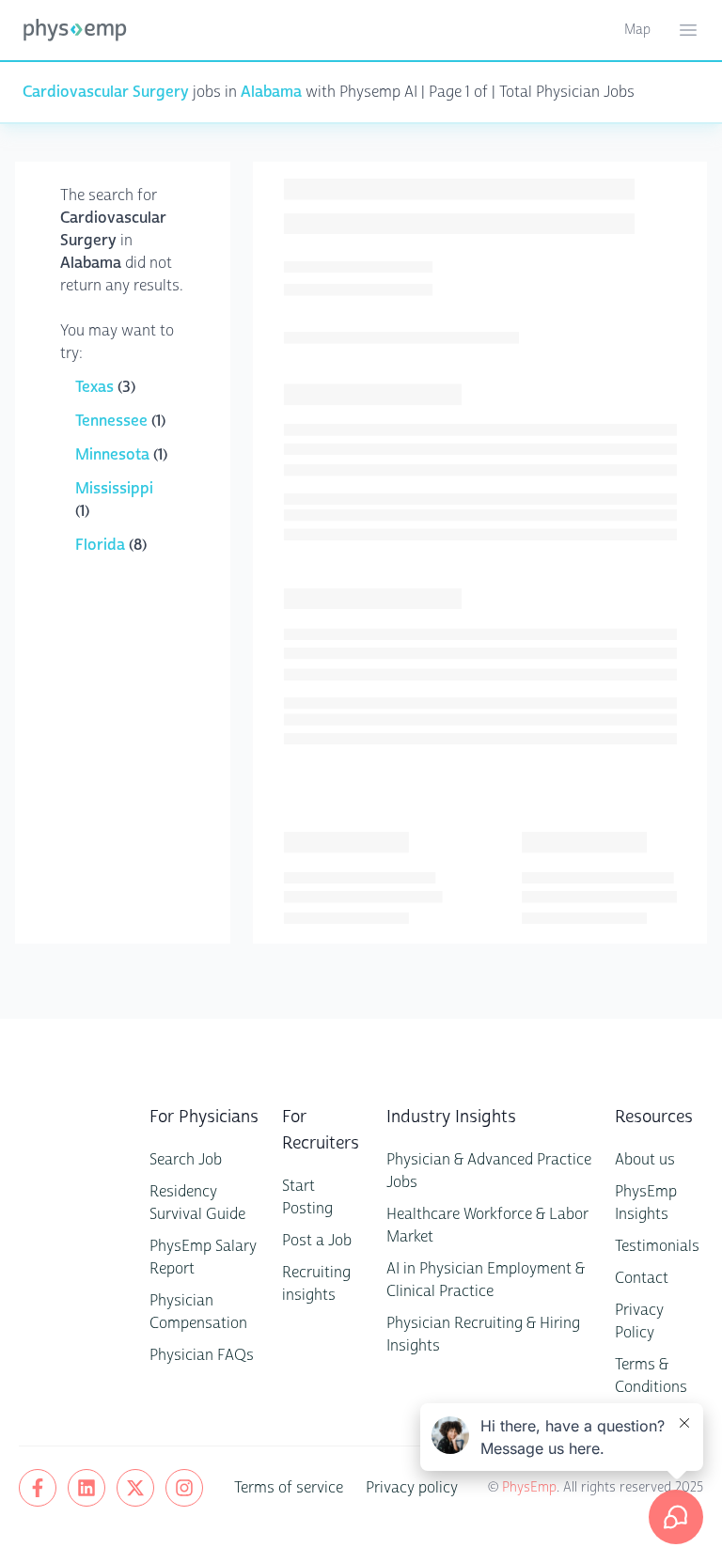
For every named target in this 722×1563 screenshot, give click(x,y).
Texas (96, 387)
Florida (102, 545)
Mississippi (114, 488)
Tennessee (113, 420)
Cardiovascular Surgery (106, 92)
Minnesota (114, 454)
